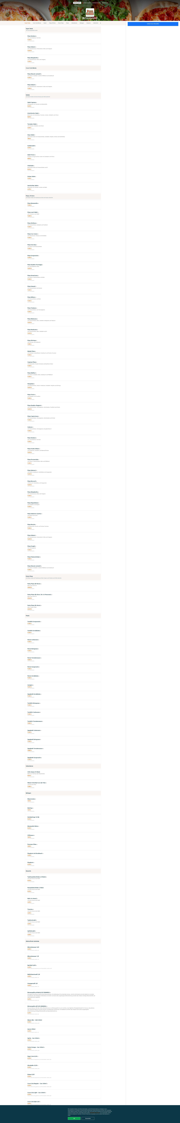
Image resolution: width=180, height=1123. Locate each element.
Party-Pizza (60, 23)
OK (74, 1118)
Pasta (67, 23)
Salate (45, 23)
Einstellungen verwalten (95, 1112)
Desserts (89, 23)
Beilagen (82, 23)
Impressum (105, 3)
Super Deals (27, 23)
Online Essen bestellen (153, 24)
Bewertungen (87, 3)
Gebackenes (74, 23)
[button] (100, 23)
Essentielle (88, 1118)
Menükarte (77, 3)
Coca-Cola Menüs (37, 23)
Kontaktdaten (96, 3)
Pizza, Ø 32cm (52, 23)
